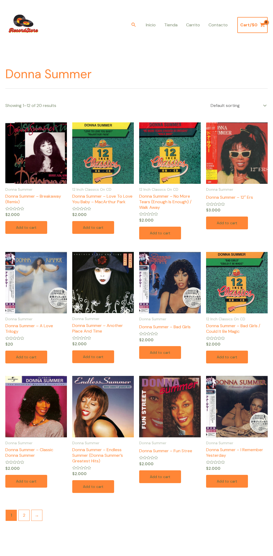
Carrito (193, 25)
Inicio (151, 25)
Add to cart (26, 227)
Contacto (218, 25)
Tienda (171, 25)
